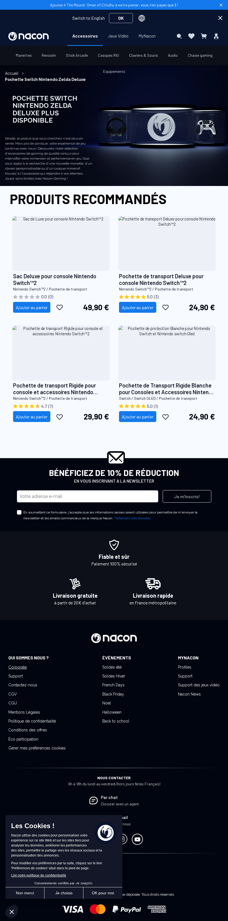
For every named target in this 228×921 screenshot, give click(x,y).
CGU (12, 703)
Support (15, 676)
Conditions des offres (27, 730)
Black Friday (113, 694)
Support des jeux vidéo (199, 685)
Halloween (112, 712)
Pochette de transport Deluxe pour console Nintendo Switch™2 (161, 279)
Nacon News (189, 694)
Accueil (12, 73)
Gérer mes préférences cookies (37, 748)
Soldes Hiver (113, 676)
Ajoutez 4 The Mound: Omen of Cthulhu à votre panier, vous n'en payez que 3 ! (114, 5)
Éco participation (23, 739)
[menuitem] (85, 35)
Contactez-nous (22, 685)
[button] (59, 307)
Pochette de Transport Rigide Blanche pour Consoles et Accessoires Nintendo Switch (167, 388)
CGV (12, 694)
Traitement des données (132, 518)
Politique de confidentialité (32, 721)
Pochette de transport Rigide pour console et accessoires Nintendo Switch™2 (54, 388)
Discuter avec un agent (120, 803)
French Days (113, 685)
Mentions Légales (24, 712)
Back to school (115, 721)
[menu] (114, 36)
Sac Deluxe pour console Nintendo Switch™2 (54, 279)
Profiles (184, 667)
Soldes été (112, 667)
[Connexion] (216, 36)
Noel (106, 703)
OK (121, 18)
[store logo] (28, 36)
